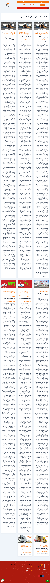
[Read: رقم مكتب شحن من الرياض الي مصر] (25, 26)
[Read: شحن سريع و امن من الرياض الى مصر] (8, 26)
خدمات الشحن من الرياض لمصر (43, 33)
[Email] (30, 4)
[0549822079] (21, 4)
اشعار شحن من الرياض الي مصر (26, 33)
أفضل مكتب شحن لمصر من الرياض (43, 32)
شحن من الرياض (22, 292)
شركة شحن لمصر (45, 289)
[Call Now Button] (47, 581)
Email (33, 4)
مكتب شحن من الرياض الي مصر (43, 291)
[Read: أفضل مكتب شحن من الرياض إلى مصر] (41, 539)
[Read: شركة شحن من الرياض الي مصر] (8, 284)
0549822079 (26, 4)
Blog (30, 32)
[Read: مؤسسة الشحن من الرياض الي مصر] (41, 284)
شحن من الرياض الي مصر (27, 293)
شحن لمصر (26, 292)
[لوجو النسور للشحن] (8, 5)
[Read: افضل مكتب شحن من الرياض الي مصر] (25, 284)
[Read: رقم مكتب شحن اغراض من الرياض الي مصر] (41, 26)
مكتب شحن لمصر (39, 289)
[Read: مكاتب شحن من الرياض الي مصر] (25, 539)
